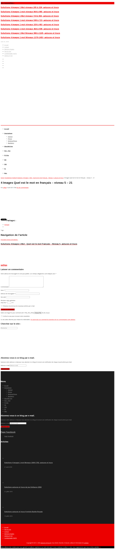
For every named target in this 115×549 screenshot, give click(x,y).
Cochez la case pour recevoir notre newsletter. (16, 316)
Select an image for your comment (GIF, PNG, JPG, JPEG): (17, 313)
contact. (86, 543)
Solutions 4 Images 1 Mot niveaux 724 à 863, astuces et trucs (30, 16)
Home (2, 178)
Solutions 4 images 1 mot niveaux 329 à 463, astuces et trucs (30, 24)
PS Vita (6, 155)
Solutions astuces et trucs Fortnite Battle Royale (23, 512)
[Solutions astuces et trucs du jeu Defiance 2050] (14, 483)
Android (10, 137)
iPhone (10, 139)
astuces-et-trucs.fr (46, 543)
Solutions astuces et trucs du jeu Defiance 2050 (23, 487)
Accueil (6, 45)
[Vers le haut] (1, 545)
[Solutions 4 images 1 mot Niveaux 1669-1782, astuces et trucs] (14, 458)
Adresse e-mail (5, 365)
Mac (5, 173)
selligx (5, 187)
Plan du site (7, 51)
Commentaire (5, 287)
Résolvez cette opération (8, 300)
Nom (3, 290)
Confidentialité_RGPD (10, 53)
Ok (100, 547)
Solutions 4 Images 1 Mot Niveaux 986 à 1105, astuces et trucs (30, 33)
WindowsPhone (12, 141)
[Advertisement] (33, 91)
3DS (5, 164)
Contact (6, 47)
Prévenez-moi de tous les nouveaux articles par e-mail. (19, 306)
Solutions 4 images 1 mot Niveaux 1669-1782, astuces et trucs (28, 463)
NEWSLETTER (8, 56)
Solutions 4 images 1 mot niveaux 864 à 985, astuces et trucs (30, 12)
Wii (5, 160)
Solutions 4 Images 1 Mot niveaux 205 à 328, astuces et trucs (30, 7)
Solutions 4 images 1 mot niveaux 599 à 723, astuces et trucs (30, 20)
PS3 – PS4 (7, 151)
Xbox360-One (8, 146)
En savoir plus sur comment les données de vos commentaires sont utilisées (53, 319)
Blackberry (11, 143)
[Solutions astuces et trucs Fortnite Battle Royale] (14, 507)
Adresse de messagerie (8, 293)
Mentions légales (9, 49)
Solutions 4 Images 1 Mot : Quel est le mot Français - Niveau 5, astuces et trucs (40, 178)
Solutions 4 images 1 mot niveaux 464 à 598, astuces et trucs (30, 29)
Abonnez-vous (5, 369)
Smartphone (8, 133)
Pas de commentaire (22, 187)
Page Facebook (8, 432)
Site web (3, 297)
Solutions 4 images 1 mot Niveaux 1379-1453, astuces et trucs (30, 37)
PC (5, 169)
